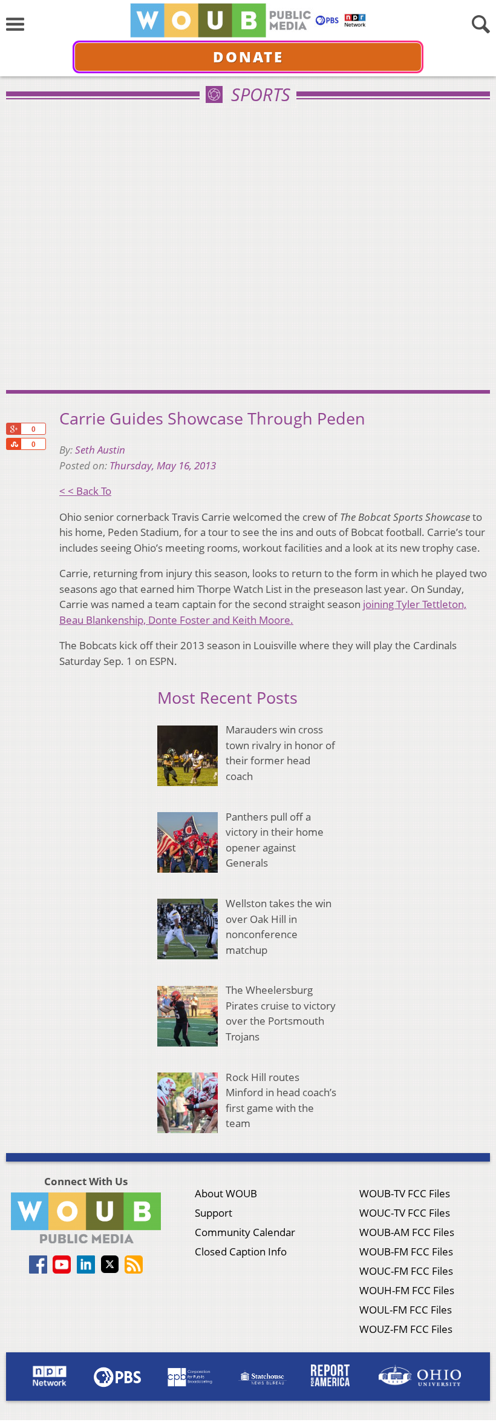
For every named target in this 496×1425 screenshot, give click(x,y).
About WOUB (226, 1193)
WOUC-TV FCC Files (404, 1213)
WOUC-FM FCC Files (406, 1271)
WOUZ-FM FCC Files (405, 1329)
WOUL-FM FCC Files (405, 1310)
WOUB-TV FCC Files (404, 1193)
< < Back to (85, 491)
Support (213, 1213)
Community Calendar (245, 1232)
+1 (13, 429)
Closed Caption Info (241, 1251)
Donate (248, 57)
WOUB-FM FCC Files (406, 1251)
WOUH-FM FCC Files (406, 1290)
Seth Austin (100, 450)
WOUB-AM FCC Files (406, 1232)
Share (13, 444)
